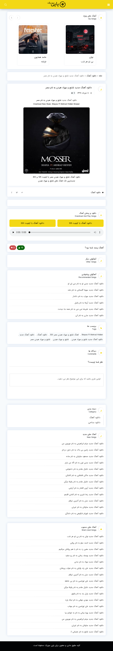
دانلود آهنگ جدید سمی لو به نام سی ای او (86, 283)
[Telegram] (22, 192)
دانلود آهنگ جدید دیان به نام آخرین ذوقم (86, 500)
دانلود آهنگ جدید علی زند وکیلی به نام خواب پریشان (82, 568)
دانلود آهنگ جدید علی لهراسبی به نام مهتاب (86, 606)
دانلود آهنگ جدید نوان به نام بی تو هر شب (85, 536)
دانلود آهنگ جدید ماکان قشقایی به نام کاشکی (85, 475)
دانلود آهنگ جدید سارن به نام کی (89, 315)
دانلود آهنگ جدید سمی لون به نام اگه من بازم (84, 462)
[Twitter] (17, 192)
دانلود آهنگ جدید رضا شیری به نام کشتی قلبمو (84, 494)
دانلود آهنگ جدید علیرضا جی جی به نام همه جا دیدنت (81, 309)
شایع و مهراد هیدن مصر (40, 339)
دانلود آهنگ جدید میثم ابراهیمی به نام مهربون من (83, 443)
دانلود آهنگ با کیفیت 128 (80, 223)
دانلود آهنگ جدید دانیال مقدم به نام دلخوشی (85, 469)
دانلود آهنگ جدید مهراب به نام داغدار (88, 296)
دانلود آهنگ (94, 417)
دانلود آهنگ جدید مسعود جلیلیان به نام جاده (85, 456)
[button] (108, 4)
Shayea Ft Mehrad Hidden (92, 334)
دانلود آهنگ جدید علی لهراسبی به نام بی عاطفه (84, 581)
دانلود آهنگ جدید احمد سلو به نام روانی (87, 542)
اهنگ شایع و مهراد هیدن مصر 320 (64, 334)
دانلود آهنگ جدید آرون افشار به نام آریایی (86, 488)
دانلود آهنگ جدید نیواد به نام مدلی (89, 561)
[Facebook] (11, 192)
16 (22, 248)
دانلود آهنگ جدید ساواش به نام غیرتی (88, 507)
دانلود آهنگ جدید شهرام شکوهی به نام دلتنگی (84, 513)
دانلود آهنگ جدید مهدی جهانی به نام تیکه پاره (84, 599)
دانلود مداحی (94, 422)
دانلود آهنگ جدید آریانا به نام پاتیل (89, 302)
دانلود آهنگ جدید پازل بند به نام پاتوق (88, 593)
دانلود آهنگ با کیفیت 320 (32, 223)
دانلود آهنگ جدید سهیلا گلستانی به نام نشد (86, 289)
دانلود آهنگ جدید (69, 100)
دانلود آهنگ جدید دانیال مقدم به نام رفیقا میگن (84, 481)
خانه (100, 75)
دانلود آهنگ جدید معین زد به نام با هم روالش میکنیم (81, 549)
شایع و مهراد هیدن (61, 339)
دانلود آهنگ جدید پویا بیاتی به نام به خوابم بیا (84, 612)
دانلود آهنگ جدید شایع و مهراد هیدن (87, 339)
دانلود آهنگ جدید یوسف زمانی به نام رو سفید (84, 555)
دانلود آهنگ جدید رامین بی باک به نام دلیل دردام (83, 449)
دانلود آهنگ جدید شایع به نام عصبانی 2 (87, 631)
